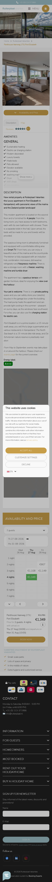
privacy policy (32, 440)
